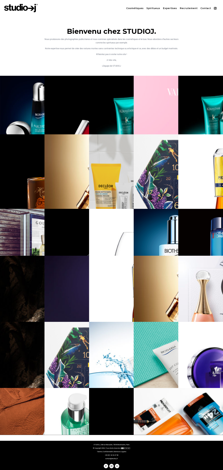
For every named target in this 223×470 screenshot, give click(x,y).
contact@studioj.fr (111, 458)
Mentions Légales (120, 451)
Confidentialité (108, 451)
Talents (99, 451)
